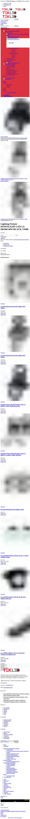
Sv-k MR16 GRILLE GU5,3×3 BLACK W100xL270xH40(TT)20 (13, 653)
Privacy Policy (6, 732)
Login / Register (7, 793)
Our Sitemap (6, 738)
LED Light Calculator (11, 92)
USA (4, 714)
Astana (5, 710)
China (4, 712)
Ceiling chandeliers (10, 65)
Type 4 (13, 54)
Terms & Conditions (8, 734)
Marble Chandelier (10, 74)
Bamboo (8, 68)
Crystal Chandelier (10, 67)
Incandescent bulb (10, 77)
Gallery (8, 87)
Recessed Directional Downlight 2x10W (12, 509)
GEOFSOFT (16, 740)
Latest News (6, 737)
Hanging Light (9, 58)
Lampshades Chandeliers (12, 73)
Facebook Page (7, 721)
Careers (5, 726)
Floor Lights (16, 36)
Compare (5, 792)
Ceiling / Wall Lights (11, 59)
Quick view (3, 314)
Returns (5, 733)
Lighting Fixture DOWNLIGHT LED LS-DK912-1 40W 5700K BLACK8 (13, 405)
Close (2, 797)
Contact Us (6, 723)
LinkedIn (5, 722)
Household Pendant (10, 72)
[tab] (16, 243)
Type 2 (13, 50)
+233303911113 (9, 685)
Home (2, 138)
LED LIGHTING (8, 138)
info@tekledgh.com (8, 687)
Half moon (15, 38)
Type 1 (13, 49)
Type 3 (13, 52)
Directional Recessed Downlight (19, 138)
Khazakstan (6, 709)
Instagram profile (7, 719)
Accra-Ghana (6, 707)
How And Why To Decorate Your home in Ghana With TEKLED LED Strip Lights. (16, 694)
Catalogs (8, 85)
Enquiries (5, 725)
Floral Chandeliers (10, 69)
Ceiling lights (9, 32)
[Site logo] (7, 10)
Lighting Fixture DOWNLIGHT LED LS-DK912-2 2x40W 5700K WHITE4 (13, 454)
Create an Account (5, 810)
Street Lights (16, 62)
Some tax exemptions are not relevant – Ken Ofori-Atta (15, 697)
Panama (5, 711)
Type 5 (13, 56)
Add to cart (3, 236)
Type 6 (13, 57)
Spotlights (15, 39)
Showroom (9, 84)
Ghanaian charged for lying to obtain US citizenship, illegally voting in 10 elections (14, 701)
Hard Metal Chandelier (11, 71)
